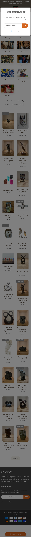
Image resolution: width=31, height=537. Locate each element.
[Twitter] (11, 31)
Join (24, 25)
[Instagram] (18, 31)
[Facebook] (14, 31)
